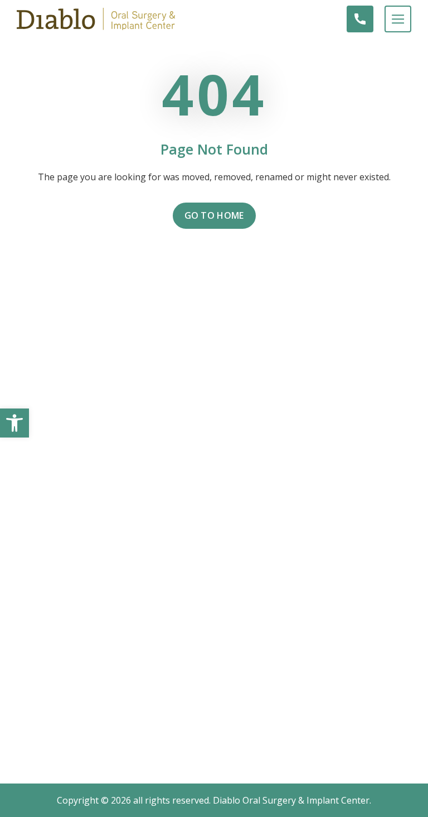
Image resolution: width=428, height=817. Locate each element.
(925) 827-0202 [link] (214, 461)
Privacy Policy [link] (214, 552)
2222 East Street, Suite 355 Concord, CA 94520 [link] (213, 439)
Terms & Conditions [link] (214, 572)
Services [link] (214, 532)
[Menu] (392, 19)
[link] (14, 423)
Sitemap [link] (214, 592)
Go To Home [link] (214, 215)
